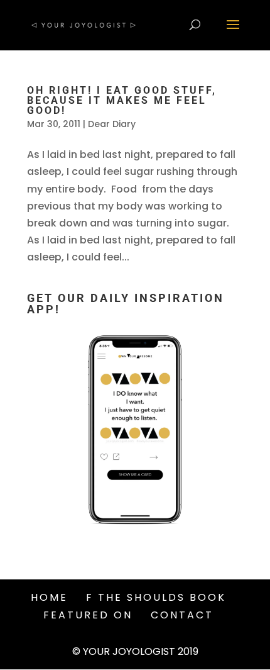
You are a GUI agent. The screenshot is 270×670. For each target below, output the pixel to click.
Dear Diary (112, 124)
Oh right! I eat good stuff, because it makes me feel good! (122, 100)
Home (49, 597)
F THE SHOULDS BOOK (156, 597)
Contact (182, 615)
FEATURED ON (87, 615)
